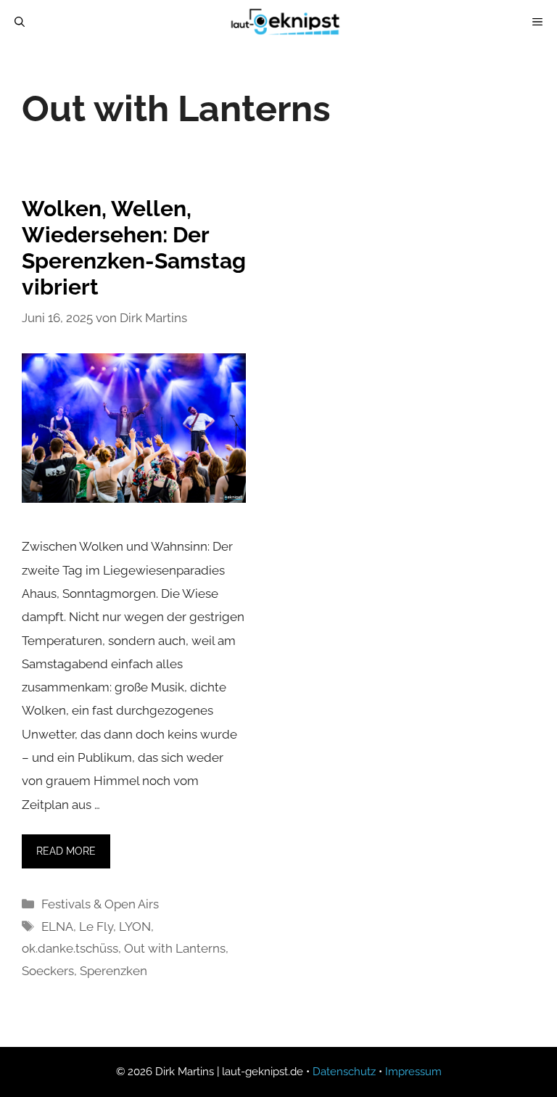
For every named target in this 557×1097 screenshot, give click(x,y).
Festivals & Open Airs (100, 904)
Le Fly (96, 926)
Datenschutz (344, 1071)
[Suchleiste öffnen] (19, 22)
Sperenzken (113, 971)
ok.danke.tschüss (70, 948)
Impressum (413, 1071)
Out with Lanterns (175, 948)
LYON (135, 926)
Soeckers (48, 971)
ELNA (57, 926)
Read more (66, 851)
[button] (32, 1065)
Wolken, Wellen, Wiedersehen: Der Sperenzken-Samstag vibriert (134, 248)
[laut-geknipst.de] (285, 22)
